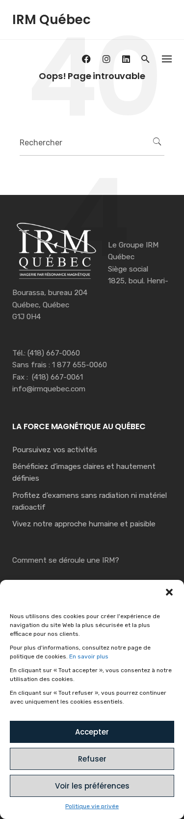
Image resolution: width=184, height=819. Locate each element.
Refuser (92, 759)
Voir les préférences (92, 786)
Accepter (92, 732)
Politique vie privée (92, 806)
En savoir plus (88, 656)
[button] (169, 592)
